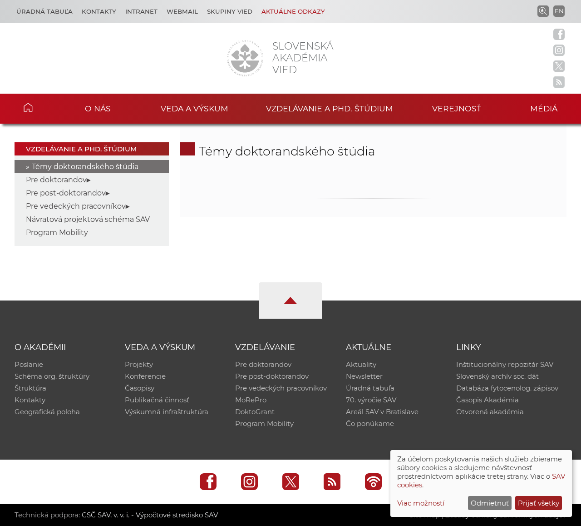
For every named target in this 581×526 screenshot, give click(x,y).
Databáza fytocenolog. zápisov (507, 388)
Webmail (182, 11)
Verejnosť (456, 108)
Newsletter (364, 376)
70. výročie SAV (371, 400)
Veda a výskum (194, 108)
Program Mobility (57, 232)
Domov (41, 107)
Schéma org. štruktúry (52, 376)
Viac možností (420, 503)
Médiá (543, 108)
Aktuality (361, 364)
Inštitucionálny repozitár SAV (504, 364)
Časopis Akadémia (487, 400)
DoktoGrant (255, 411)
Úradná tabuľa (44, 11)
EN (559, 11)
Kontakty (99, 11)
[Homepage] (245, 58)
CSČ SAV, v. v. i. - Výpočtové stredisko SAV (150, 515)
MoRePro (250, 400)
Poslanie (29, 364)
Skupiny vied (229, 11)
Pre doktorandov (56, 179)
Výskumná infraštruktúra (166, 411)
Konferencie (145, 376)
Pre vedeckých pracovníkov (76, 206)
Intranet (141, 11)
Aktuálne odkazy (293, 11)
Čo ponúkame (370, 423)
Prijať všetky (538, 503)
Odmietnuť (490, 503)
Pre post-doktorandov (66, 193)
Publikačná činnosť (157, 400)
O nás (98, 108)
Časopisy (139, 388)
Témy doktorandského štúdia (85, 166)
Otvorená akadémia (490, 411)
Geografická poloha (47, 411)
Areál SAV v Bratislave (382, 411)
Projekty (139, 364)
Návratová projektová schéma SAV (88, 219)
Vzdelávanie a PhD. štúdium (329, 108)
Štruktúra (30, 388)
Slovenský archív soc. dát (497, 376)
